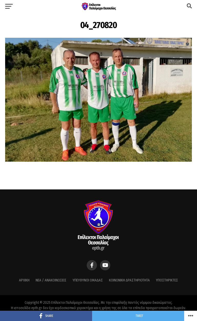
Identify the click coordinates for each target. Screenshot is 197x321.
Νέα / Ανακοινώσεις (51, 280)
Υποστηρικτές (167, 280)
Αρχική (24, 280)
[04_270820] (98, 160)
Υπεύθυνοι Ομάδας (88, 280)
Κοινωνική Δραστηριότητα (129, 280)
